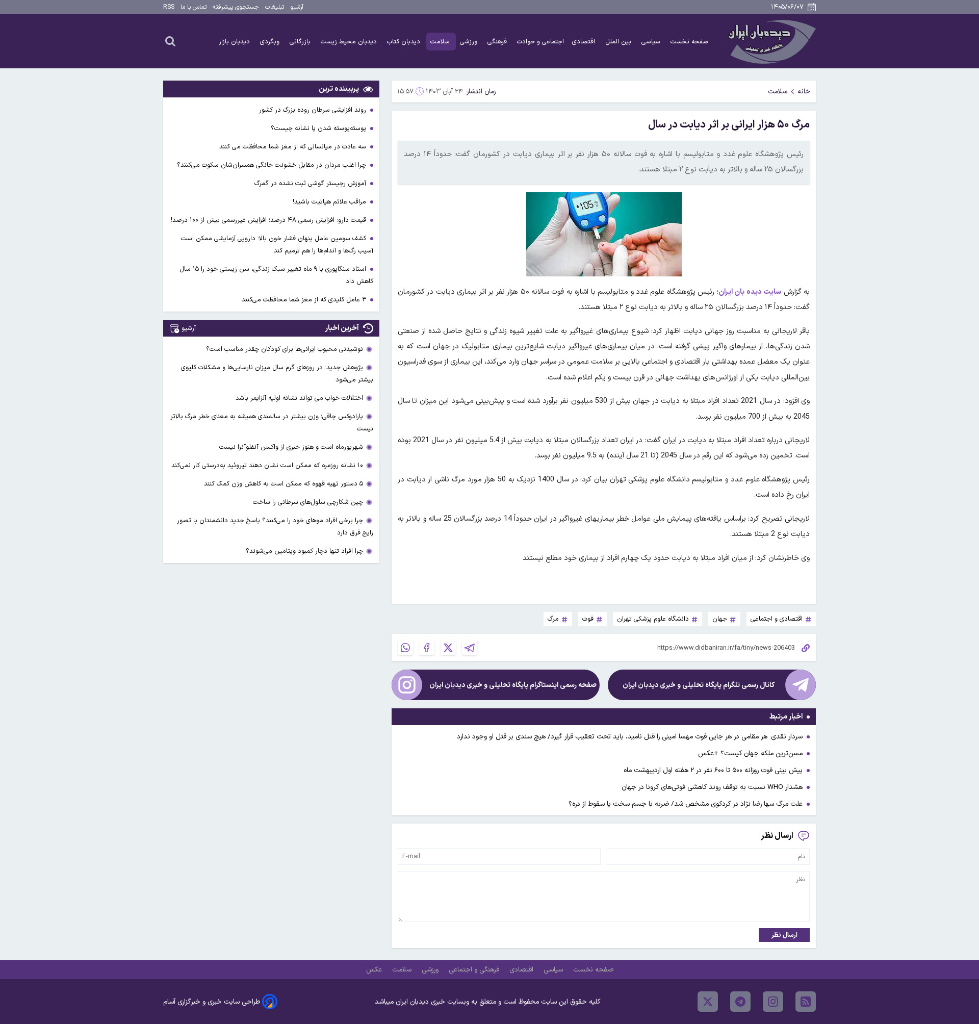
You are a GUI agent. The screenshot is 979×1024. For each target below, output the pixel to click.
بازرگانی (301, 41)
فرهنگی (498, 41)
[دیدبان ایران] (770, 41)
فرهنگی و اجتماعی (475, 969)
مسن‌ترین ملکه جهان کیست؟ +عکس (750, 753)
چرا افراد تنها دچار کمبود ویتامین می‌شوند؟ (304, 551)
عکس (375, 969)
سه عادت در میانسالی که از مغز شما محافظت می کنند (293, 146)
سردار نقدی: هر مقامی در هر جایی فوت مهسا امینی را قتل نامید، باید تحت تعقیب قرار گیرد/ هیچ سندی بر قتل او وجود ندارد (630, 736)
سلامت (441, 41)
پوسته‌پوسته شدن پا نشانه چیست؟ (319, 128)
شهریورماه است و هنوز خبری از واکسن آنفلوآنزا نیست (291, 447)
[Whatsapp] (405, 647)
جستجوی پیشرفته (236, 7)
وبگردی (270, 41)
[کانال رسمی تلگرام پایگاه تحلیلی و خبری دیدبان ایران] (800, 685)
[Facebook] (426, 647)
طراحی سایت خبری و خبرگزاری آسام (211, 1001)
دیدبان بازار (235, 41)
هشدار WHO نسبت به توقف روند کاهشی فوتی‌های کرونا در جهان (712, 787)
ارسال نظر (784, 935)
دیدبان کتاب (404, 41)
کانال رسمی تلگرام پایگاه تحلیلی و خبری (699, 685)
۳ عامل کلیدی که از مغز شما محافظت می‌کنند (305, 299)
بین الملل (619, 41)
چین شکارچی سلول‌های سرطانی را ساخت (308, 502)
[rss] (805, 1001)
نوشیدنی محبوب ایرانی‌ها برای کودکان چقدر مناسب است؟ (284, 349)
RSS (168, 7)
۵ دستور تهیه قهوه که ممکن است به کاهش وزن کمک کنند (283, 484)
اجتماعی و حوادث (540, 41)
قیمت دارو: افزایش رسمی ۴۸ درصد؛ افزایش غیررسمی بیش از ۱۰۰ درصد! (269, 220)
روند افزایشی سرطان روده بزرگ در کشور (313, 110)
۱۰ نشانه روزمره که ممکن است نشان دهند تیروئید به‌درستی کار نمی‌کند (267, 465)
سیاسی (651, 41)
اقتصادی (584, 41)
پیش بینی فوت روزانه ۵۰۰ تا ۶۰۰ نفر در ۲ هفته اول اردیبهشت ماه (713, 770)
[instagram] (773, 1001)
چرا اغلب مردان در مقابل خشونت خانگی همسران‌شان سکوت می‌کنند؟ (272, 165)
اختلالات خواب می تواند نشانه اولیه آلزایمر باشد (299, 398)
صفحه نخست (690, 41)
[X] (448, 647)
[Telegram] (469, 647)
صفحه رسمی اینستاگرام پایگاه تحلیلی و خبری (513, 685)
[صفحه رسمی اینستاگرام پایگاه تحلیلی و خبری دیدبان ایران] (407, 685)
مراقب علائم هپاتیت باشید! (330, 202)
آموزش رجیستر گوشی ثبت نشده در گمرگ (311, 183)
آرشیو (296, 7)
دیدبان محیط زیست (350, 41)
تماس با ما (194, 7)
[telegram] (740, 1001)
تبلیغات (274, 7)
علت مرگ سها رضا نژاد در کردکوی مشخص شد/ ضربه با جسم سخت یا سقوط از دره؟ (686, 804)
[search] (170, 41)
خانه (803, 91)
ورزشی (469, 41)
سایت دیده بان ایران (749, 292)
